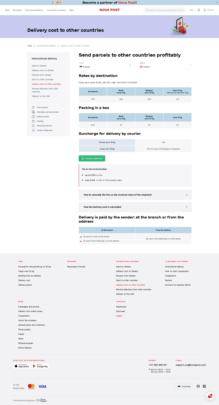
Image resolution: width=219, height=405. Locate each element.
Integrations (170, 275)
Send (7, 10)
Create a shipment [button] (44, 130)
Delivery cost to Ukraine (43, 70)
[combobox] (105, 65)
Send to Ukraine (39, 66)
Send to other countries (42, 79)
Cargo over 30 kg (26, 271)
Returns (168, 280)
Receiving (17, 10)
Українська (121, 306)
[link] (109, 2)
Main (30, 45)
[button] (132, 195)
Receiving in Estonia (76, 266)
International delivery (34, 10)
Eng (191, 10)
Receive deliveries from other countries (45, 90)
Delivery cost (24, 280)
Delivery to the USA (41, 96)
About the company (27, 320)
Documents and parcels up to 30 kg (34, 266)
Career (21, 334)
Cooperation (23, 316)
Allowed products (44, 126)
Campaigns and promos (28, 306)
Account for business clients (178, 285)
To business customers (56, 10)
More (72, 10)
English (119, 316)
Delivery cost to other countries (46, 84)
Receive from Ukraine (41, 75)
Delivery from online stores (30, 311)
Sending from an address (29, 275)
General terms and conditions (31, 325)
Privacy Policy (18, 388)
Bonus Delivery (25, 347)
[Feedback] (210, 396)
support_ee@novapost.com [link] (191, 365)
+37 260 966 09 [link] (157, 365)
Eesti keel (120, 311)
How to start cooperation (177, 271)
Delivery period (25, 285)
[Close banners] (216, 3)
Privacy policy (24, 329)
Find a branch (42, 107)
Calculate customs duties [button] (48, 112)
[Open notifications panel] (198, 10)
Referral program (25, 343)
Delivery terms (43, 116)
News (20, 338)
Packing (40, 121)
